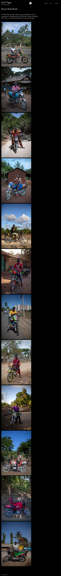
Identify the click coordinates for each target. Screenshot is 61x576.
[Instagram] (30, 3)
